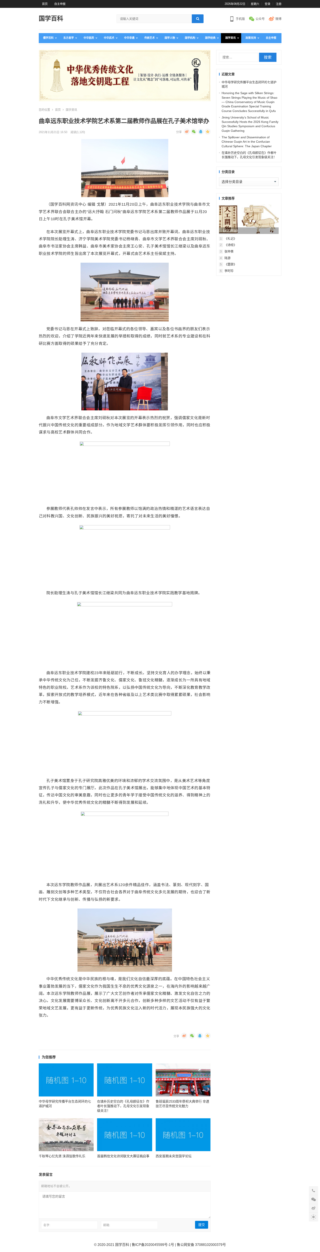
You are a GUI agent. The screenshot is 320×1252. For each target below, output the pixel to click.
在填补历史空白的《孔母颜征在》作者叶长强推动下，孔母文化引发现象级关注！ (123, 1106)
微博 (278, 18)
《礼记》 (230, 238)
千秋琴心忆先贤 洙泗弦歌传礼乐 (62, 1156)
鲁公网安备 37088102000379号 (201, 1245)
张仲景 (229, 251)
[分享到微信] (194, 132)
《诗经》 (230, 245)
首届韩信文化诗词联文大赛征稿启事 (123, 1156)
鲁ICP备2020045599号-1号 (153, 1245)
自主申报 (60, 3)
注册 (278, 3)
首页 (45, 3)
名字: (46, 1225)
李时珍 (229, 270)
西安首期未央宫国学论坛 (174, 1156)
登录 (267, 3)
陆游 (227, 258)
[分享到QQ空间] (208, 132)
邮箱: (106, 1225)
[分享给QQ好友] (201, 132)
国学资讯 (71, 109)
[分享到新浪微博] (187, 132)
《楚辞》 (230, 264)
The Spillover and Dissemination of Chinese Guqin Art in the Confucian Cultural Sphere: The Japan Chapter (247, 141)
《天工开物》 (230, 230)
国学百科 (51, 18)
